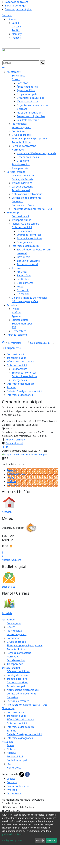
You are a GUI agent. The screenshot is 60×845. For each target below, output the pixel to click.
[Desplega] (24, 343)
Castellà (16, 26)
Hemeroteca (14, 767)
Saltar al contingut (15, 5)
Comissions (13, 638)
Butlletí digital (15, 756)
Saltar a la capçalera (16, 2)
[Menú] (3, 68)
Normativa (13, 656)
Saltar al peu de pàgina (18, 9)
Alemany (17, 34)
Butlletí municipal (17, 760)
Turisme (11, 387)
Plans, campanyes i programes (24, 645)
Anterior (7, 560)
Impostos (12, 697)
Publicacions (14, 485)
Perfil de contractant (19, 653)
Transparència (15, 664)
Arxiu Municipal (16, 686)
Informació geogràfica (20, 395)
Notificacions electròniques (23, 690)
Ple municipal (14, 630)
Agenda (11, 470)
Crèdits (11, 778)
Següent (16, 560)
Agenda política (16, 474)
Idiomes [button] (11, 19)
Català (15, 23)
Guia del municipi (40, 343)
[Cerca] (42, 62)
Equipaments (13, 348)
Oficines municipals (18, 671)
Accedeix (7, 512)
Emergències (19, 380)
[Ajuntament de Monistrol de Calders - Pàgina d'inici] (21, 54)
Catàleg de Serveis (17, 675)
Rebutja (40, 840)
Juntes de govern (16, 634)
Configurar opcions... (13, 840)
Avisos (10, 477)
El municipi (15, 343)
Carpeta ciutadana (17, 682)
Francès (16, 37)
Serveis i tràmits (11, 667)
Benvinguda (14, 623)
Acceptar (51, 840)
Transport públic (16, 357)
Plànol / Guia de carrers (20, 361)
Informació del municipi (20, 383)
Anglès (16, 30)
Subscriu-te (8, 586)
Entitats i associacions (24, 376)
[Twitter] (22, 774)
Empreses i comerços (24, 372)
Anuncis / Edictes (16, 649)
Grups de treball (16, 641)
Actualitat (7, 741)
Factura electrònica (18, 701)
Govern (11, 627)
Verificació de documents (21, 693)
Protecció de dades (18, 786)
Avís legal (12, 789)
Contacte (7, 15)
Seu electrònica (16, 660)
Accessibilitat (14, 793)
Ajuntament (9, 619)
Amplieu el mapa (15, 439)
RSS (9, 764)
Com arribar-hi (15, 354)
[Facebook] (27, 774)
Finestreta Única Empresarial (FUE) (27, 704)
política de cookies (11, 834)
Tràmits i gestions (17, 678)
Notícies (11, 481)
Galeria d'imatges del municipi (24, 391)
